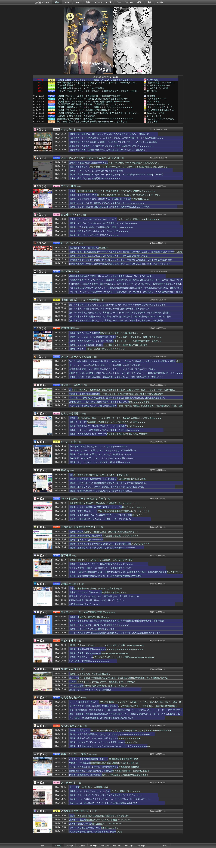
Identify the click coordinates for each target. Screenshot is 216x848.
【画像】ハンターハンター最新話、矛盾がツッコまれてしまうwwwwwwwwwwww (106, 203)
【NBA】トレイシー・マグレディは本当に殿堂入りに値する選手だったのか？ (93, 99)
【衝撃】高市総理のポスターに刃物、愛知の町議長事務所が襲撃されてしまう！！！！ (109, 511)
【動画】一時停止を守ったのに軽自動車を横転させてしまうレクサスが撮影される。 (108, 483)
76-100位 (93, 846)
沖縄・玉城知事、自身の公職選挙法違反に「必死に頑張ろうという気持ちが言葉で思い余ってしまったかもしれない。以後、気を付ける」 (124, 715)
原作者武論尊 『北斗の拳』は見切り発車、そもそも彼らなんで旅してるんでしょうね (109, 401)
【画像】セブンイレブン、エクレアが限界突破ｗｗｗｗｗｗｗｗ (99, 625)
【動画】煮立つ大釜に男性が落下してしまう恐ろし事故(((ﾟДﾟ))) (98, 475)
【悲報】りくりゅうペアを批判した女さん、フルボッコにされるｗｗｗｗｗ (104, 430)
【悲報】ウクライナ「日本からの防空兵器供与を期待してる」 (98, 592)
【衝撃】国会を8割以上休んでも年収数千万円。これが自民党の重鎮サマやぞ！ (105, 515)
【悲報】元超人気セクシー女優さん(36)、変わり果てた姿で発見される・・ (104, 532)
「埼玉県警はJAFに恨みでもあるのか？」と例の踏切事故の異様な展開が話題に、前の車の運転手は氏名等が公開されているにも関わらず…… (125, 289)
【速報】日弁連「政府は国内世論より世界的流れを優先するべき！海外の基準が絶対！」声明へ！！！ (116, 377)
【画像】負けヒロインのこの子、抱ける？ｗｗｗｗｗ (94, 235)
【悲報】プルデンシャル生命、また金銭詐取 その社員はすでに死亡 (88, 96)
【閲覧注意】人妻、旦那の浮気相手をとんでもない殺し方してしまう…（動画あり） (108, 150)
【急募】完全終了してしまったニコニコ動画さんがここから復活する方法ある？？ (95, 80)
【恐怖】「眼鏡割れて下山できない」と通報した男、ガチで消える (100, 519)
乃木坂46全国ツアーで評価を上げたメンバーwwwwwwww (95, 824)
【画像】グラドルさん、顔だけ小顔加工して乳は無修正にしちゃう (87, 110)
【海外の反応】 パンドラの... (160, 82)
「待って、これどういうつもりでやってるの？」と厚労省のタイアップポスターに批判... (97, 91)
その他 (160, 2)
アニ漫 (108, 2)
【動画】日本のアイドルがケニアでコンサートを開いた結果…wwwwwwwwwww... (94, 101)
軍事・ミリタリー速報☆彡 (76, 754)
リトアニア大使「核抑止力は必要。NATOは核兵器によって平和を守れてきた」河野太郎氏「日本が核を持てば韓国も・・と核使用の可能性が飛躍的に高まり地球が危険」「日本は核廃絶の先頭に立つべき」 (125, 707)
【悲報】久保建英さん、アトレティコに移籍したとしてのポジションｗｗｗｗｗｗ (95, 107)
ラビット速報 (153, 101)
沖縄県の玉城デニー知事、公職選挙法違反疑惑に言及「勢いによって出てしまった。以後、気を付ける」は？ (119, 263)
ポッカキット (68, 129)
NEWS (67, 2)
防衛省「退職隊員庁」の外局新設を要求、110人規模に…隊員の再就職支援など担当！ (109, 775)
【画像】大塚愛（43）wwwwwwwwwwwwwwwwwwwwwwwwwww (98, 653)
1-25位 (58, 846)
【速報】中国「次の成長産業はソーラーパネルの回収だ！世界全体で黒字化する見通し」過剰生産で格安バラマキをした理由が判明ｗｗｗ (125, 253)
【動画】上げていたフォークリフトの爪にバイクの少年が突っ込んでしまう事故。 (107, 487)
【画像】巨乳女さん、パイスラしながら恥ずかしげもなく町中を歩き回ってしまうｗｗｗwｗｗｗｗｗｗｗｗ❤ (120, 730)
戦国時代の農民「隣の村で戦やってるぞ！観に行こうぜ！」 (97, 600)
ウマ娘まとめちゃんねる (158, 85)
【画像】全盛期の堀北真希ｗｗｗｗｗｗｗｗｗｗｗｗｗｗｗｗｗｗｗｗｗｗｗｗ (106, 649)
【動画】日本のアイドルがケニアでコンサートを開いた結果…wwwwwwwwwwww (106, 645)
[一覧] (79, 130)
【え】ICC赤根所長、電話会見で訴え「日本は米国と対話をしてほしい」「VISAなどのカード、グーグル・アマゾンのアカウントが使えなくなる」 (125, 711)
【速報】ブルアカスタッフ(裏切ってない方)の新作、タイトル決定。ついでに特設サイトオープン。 (115, 195)
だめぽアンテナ (42, 2)
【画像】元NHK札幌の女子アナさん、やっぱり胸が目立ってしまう (100, 454)
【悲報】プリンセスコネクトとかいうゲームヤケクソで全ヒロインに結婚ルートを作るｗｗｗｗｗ (114, 219)
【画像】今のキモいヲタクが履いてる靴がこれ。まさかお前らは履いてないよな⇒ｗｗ (109, 543)
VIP (77, 2)
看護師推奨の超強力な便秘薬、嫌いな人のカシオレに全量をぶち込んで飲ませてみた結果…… (112, 276)
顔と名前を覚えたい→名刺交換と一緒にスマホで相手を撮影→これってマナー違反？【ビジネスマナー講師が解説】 (122, 390)
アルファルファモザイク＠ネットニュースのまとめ (90, 157)
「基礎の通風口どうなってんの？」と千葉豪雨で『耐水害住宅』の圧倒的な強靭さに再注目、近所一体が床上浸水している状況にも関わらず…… (125, 281)
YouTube (129, 2)
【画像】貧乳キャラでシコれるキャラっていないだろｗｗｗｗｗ (99, 231)
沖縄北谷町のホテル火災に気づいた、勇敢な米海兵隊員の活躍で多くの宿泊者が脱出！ (109, 771)
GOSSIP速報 (152, 80)
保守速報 (151, 96)
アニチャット (68, 782)
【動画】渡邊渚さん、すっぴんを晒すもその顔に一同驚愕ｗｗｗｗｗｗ (102, 547)
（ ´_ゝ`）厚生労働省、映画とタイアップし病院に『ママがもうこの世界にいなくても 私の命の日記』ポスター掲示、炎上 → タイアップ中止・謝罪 (126, 703)
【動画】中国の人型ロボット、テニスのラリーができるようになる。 (101, 491)
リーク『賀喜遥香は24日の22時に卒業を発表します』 (94, 827)
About (164, 846)
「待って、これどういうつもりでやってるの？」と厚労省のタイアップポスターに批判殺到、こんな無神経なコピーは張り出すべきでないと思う (125, 293)
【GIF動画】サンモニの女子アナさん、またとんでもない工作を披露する (102, 450)
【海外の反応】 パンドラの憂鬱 (80, 299)
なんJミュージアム (155, 113)
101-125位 (105, 846)
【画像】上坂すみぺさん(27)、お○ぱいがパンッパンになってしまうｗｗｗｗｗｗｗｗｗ (109, 746)
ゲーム (119, 2)
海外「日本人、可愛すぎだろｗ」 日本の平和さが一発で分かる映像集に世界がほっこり (109, 308)
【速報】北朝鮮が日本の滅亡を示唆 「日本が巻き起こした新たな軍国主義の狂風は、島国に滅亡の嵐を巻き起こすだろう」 (126, 572)
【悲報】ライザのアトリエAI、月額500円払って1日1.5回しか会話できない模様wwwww (109, 199)
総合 (57, 2)
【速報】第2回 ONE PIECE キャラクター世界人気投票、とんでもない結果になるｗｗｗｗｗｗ (112, 191)
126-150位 (117, 846)
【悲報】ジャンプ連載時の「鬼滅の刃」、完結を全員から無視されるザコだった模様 (108, 345)
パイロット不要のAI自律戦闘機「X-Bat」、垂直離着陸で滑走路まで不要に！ (104, 759)
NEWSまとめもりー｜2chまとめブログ (83, 498)
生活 (139, 2)
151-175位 (129, 846)
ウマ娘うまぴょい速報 (157, 88)
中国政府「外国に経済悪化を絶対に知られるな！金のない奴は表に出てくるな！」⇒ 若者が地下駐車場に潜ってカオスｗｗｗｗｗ (126, 374)
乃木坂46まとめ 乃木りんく (76, 811)
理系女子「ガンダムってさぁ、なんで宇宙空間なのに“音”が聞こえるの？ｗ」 (105, 596)
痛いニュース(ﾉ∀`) (71, 385)
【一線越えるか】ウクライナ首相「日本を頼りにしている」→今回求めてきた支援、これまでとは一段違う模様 (120, 259)
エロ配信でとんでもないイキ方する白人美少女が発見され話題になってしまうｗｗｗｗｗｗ (111, 146)
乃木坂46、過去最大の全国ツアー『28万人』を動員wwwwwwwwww (100, 820)
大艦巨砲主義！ (70, 583)
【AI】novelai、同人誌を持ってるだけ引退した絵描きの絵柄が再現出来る (103, 803)
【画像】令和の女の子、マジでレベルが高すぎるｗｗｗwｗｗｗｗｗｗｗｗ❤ (104, 738)
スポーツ (98, 2)
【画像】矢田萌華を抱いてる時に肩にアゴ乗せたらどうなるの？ (99, 816)
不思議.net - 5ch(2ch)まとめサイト (79, 527)
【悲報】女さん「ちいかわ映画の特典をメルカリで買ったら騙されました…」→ (106, 333)
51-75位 (81, 846)
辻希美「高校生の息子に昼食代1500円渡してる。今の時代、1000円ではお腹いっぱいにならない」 (114, 162)
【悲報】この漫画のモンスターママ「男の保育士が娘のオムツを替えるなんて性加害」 (109, 434)
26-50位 (70, 846)
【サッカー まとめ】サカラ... (160, 107)
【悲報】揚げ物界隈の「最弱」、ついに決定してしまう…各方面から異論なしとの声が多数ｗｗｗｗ (115, 418)
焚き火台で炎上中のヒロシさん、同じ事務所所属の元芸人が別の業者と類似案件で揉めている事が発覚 (116, 621)
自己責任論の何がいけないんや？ (84, 604)
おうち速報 (152, 121)
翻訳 (149, 2)
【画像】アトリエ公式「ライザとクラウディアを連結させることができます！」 (106, 795)
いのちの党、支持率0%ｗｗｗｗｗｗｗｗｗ (89, 661)
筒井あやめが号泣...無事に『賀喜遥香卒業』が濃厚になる (95, 831)
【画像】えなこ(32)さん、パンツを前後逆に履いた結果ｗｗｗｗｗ (99, 462)
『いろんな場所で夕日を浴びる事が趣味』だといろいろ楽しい (98, 685)
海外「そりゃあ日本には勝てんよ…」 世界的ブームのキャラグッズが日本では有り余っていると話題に (116, 320)
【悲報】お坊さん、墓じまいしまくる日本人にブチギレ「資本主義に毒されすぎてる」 (109, 256)
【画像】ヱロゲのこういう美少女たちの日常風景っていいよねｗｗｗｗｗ (103, 223)
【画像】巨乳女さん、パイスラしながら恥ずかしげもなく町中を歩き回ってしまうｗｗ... (97, 113)
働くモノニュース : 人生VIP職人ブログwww (86, 612)
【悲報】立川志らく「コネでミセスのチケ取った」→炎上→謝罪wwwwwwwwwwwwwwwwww (111, 657)
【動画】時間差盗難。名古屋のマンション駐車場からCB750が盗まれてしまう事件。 (108, 479)
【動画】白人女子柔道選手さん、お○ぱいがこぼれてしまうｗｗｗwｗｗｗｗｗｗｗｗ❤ (109, 734)
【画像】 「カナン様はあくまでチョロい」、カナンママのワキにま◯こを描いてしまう (109, 799)
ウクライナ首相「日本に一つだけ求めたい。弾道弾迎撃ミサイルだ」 (101, 568)
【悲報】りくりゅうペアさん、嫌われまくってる (91, 629)
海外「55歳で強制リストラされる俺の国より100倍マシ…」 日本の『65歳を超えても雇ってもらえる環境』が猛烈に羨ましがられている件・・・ (125, 363)
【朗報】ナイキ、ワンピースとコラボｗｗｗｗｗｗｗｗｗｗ (97, 349)
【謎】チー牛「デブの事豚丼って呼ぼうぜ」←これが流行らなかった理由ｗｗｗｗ (107, 422)
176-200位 (141, 846)
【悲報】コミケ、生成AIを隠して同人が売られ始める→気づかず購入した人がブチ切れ (109, 207)
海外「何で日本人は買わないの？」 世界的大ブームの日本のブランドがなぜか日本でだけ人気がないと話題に (119, 312)
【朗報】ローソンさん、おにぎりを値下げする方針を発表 (96, 170)
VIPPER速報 (68, 328)
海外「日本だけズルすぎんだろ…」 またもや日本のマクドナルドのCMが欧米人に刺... (96, 82)
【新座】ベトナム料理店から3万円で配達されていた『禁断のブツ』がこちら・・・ (107, 507)
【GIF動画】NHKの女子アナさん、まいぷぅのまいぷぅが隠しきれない (101, 458)
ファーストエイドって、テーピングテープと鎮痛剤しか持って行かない (102, 682)
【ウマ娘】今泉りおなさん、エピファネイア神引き (80, 88)
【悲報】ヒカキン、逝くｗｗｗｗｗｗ (86, 540)
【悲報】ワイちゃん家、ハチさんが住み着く (89, 674)
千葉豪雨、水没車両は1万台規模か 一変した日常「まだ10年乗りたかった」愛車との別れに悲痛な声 (116, 394)
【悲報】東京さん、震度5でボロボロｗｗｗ (89, 617)
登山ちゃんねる (70, 669)
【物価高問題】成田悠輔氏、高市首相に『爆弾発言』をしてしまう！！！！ (92, 104)
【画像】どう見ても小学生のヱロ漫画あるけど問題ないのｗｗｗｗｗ (101, 227)
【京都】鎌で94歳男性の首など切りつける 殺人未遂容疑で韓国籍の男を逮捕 (105, 576)
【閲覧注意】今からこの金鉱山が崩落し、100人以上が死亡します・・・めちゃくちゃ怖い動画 (113, 142)
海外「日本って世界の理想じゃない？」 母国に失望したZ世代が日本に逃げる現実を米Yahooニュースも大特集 (120, 316)
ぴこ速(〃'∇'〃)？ (70, 214)
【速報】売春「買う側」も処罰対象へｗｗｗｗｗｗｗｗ (95, 178)
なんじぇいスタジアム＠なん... (161, 118)
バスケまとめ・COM (156, 99)
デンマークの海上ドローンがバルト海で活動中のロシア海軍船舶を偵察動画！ (105, 767)
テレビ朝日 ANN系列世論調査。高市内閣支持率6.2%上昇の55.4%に (101, 718)
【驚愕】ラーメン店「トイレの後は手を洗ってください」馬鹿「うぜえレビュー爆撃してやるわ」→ (115, 337)
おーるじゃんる (154, 116)
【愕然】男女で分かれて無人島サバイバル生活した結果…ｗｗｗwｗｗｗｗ (104, 536)
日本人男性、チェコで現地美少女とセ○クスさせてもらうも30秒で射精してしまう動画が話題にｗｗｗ (116, 138)
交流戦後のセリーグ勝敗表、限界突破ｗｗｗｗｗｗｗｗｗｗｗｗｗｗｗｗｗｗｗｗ (95, 119)
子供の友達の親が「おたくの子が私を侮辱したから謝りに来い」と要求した (92, 121)
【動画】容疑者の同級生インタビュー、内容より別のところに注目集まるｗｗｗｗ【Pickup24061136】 (116, 174)
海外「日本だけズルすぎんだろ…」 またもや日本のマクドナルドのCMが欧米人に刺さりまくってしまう (117, 304)
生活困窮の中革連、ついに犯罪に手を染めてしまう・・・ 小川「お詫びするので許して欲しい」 (113, 369)
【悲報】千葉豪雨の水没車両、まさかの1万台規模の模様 (95, 588)
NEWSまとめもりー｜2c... (159, 104)
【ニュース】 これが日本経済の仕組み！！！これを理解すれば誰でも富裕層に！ (106, 365)
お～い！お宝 (68, 441)
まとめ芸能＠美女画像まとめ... (161, 110)
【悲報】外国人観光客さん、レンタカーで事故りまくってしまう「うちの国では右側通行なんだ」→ (115, 341)
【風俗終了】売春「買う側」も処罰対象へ (76, 116)
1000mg (65, 470)
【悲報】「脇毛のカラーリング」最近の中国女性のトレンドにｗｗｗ (101, 564)
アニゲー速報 (68, 186)
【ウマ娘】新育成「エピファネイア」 (74, 85)
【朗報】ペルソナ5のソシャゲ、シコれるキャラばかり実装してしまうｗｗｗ (104, 791)
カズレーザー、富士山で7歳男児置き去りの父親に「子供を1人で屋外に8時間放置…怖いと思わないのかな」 (119, 678)
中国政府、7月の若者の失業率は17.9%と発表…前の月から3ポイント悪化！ (104, 763)
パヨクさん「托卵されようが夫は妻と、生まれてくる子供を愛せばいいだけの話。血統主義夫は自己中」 (117, 398)
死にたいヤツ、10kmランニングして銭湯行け (90, 689)
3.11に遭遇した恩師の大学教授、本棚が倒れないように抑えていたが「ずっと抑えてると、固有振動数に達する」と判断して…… (125, 285)
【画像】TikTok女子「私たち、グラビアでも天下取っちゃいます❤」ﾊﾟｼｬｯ (103, 742)
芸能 (88, 2)
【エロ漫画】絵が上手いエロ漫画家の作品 (88, 787)
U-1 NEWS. (152, 91)
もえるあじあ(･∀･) (71, 697)
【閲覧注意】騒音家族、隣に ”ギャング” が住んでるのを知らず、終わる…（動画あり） (109, 134)
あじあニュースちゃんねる (76, 356)
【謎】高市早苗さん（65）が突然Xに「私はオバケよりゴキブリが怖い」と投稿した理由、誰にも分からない (119, 166)
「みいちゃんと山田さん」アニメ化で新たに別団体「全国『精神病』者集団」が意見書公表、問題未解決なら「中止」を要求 (125, 407)
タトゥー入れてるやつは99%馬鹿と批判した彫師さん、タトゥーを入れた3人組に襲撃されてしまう (115, 633)
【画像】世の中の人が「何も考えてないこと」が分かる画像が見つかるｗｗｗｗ (106, 426)
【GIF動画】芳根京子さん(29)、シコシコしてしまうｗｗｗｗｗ (98, 446)
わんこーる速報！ (71, 413)
